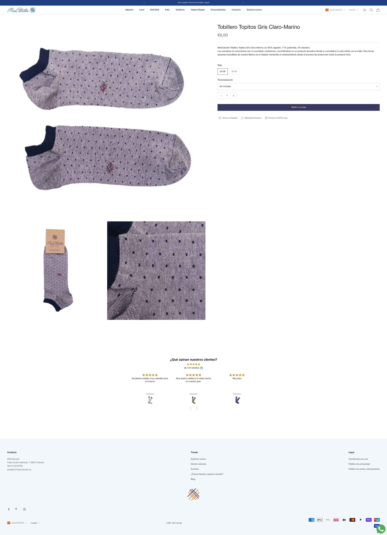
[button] (191, 408)
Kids (167, 10)
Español (352, 10)
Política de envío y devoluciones (364, 469)
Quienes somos (254, 10)
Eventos (195, 469)
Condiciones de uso (358, 459)
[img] (193, 364)
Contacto (236, 10)
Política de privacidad (359, 464)
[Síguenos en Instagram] (24, 509)
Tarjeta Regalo (198, 10)
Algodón (129, 10)
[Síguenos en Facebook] (8, 509)
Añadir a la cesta (298, 107)
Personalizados (218, 10)
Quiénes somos (198, 459)
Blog (193, 479)
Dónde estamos (198, 464)
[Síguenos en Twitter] (16, 509)
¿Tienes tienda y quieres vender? (207, 474)
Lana (141, 10)
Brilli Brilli (154, 10)
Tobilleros (180, 10)
